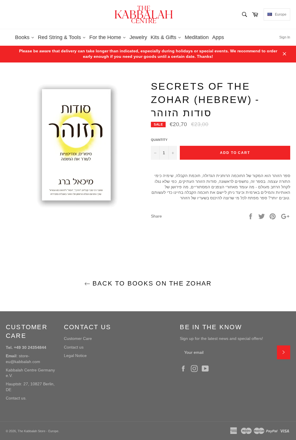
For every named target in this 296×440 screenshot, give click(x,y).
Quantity (159, 139)
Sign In (284, 37)
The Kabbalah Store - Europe (38, 431)
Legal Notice (75, 355)
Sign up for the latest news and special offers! (221, 338)
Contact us (74, 347)
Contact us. (16, 398)
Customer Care (78, 338)
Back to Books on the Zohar (151, 283)
